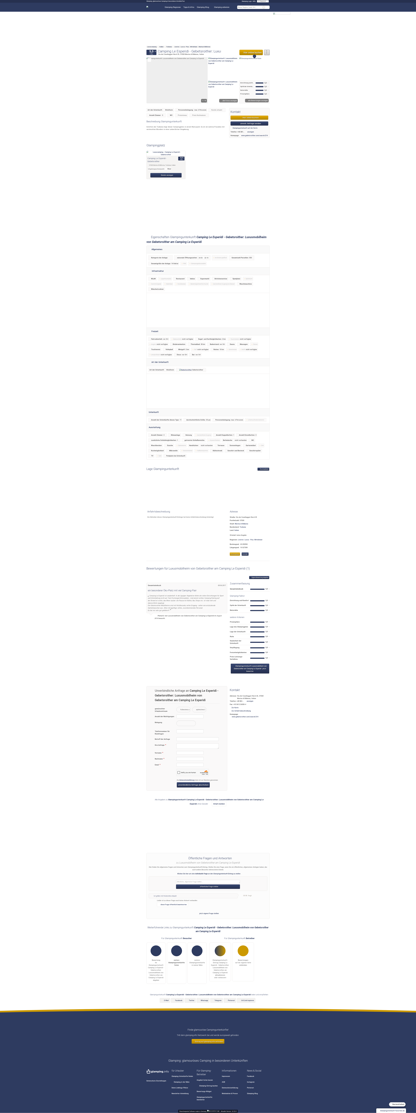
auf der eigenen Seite (243, 962)
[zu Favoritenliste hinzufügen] (149, 60)
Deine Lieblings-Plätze (180, 1088)
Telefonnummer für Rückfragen (162, 732)
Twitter (191, 1000)
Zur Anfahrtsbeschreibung (241, 711)
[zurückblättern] (151, 80)
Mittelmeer (258, 540)
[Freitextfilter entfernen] (263, 7)
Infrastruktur (157, 271)
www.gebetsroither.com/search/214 (254, 135)
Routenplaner (264, 469)
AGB (223, 1082)
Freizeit (154, 331)
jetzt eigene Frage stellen (209, 913)
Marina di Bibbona (241, 524)
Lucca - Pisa (249, 540)
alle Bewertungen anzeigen (258, 101)
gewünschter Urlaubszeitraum (161, 710)
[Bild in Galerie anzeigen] (223, 68)
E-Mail (166, 1000)
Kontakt (245, 554)
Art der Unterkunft (160, 362)
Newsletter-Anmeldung (180, 1093)
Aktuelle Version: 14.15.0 (228, 1111)
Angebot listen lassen (205, 1080)
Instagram (250, 1082)
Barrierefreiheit (398, 1104)
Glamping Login (246, 1)
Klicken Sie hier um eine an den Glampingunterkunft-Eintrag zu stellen (209, 874)
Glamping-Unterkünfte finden (182, 1076)
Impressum (226, 1076)
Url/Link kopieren (247, 1000)
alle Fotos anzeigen (229, 101)
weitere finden (176, 962)
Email (157, 765)
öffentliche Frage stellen (209, 887)
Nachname (159, 759)
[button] (177, 80)
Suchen (268, 7)
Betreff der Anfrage (162, 739)
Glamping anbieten (221, 7)
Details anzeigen (167, 175)
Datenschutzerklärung (186, 780)
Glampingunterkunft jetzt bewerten (250, 668)
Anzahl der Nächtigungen (164, 716)
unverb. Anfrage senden (250, 123)
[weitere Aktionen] (267, 52)
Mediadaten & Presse (230, 1093)
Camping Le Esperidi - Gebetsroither (157, 160)
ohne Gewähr (202, 804)
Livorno (241, 540)
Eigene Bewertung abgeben (259, 577)
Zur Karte (235, 708)
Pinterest (231, 1000)
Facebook (178, 1000)
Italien (236, 530)
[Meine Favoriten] (234, 7)
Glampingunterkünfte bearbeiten (204, 1098)
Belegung (158, 722)
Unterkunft (154, 412)
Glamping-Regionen (173, 7)
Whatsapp (204, 1000)
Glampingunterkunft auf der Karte (244, 128)
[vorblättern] (202, 80)
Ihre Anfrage (160, 745)
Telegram (217, 1000)
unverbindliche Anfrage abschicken (193, 785)
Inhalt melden (219, 804)
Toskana (243, 527)
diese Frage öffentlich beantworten (173, 905)
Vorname (158, 753)
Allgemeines (156, 249)
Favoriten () (392, 1111)
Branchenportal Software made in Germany (192, 1111)
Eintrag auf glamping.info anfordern (209, 1041)
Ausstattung (154, 427)
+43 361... (240, 132)
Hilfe (254, 1)
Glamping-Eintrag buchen (208, 1086)
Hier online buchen (252, 52)
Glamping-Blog (203, 7)
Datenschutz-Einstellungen (156, 1081)
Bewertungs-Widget (204, 1091)
